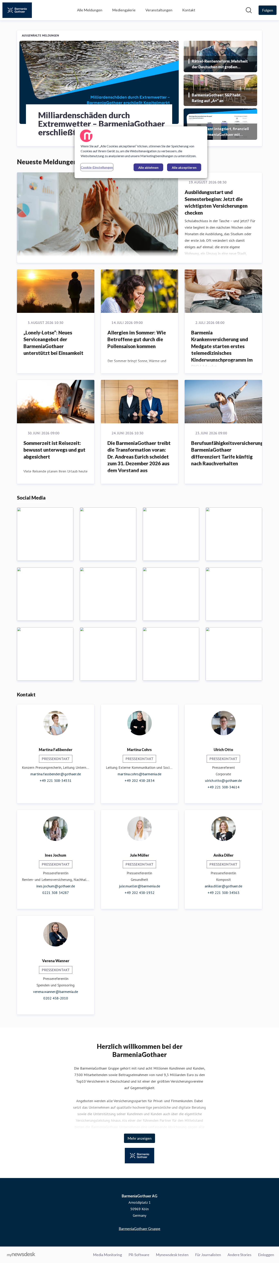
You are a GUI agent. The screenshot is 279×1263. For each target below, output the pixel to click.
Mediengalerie (124, 10)
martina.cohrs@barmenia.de (139, 774)
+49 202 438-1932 (139, 892)
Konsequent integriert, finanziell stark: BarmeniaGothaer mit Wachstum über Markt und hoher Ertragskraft (220, 132)
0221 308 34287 (55, 892)
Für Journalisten (208, 1254)
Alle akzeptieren (184, 167)
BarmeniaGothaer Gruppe (139, 1228)
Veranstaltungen (158, 10)
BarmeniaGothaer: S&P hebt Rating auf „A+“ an (216, 98)
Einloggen (266, 1254)
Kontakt (188, 10)
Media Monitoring (107, 1254)
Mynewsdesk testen (172, 1254)
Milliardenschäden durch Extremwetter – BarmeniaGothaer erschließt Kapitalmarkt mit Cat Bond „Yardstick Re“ (101, 124)
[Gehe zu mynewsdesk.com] (21, 1255)
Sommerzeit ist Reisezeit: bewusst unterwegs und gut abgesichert (54, 450)
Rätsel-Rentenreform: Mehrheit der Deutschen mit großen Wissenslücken (220, 64)
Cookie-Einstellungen (97, 167)
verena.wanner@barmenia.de (55, 991)
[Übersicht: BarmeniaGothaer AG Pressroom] (17, 10)
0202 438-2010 (55, 998)
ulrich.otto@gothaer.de (223, 780)
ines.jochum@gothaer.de (55, 886)
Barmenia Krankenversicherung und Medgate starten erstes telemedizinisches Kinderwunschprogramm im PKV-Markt (222, 350)
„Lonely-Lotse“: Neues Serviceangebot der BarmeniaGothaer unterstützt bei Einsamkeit (53, 343)
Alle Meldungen (89, 10)
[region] (141, 152)
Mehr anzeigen (139, 1138)
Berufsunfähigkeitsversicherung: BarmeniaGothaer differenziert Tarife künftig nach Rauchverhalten (227, 453)
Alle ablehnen (148, 167)
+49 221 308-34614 (223, 787)
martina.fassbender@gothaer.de (55, 774)
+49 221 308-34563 (223, 892)
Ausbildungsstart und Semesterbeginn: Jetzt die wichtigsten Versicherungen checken (216, 202)
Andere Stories (239, 1254)
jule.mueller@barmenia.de (139, 886)
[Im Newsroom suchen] (249, 10)
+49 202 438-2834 (139, 780)
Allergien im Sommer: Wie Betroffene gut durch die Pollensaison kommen (136, 339)
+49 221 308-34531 (55, 780)
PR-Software (138, 1254)
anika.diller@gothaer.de (223, 886)
